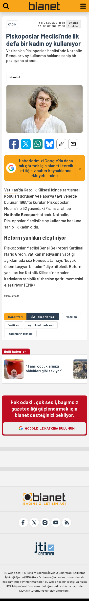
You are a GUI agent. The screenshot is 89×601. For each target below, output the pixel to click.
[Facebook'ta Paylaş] (14, 144)
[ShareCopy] (61, 144)
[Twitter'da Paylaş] (26, 144)
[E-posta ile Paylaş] (73, 144)
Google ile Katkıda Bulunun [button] (50, 428)
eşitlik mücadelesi (40, 325)
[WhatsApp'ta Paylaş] (38, 144)
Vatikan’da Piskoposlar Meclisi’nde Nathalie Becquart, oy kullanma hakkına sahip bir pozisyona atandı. (44, 55)
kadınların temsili (20, 333)
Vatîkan (13, 325)
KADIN (12, 24)
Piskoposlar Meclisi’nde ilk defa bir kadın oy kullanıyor (43, 39)
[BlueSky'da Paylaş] (49, 144)
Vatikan (11, 189)
